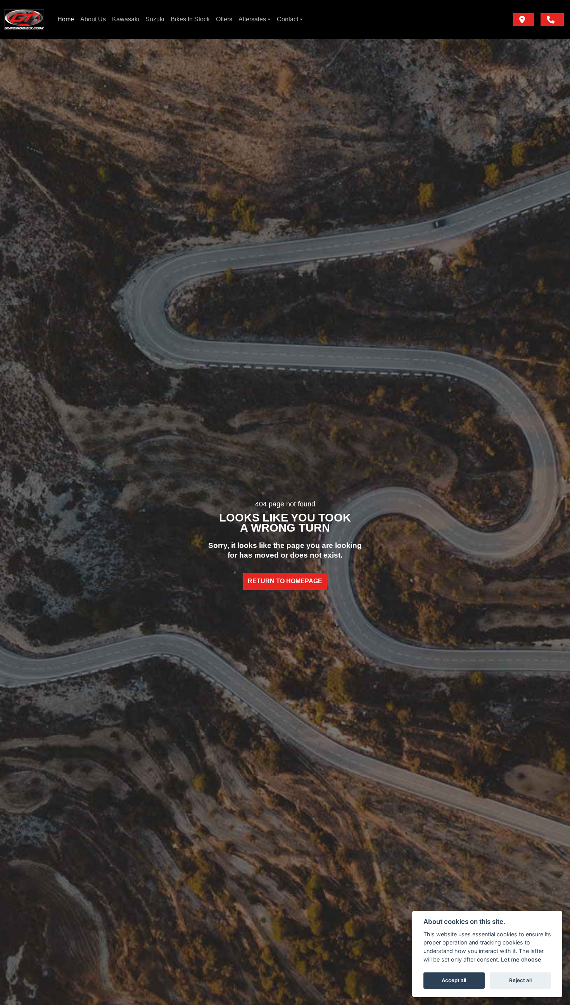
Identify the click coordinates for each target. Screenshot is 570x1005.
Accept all (454, 980)
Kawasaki (125, 19)
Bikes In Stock (190, 19)
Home (65, 19)
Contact (287, 19)
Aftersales (252, 19)
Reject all (520, 980)
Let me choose (521, 959)
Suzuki (154, 19)
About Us (93, 19)
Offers (224, 19)
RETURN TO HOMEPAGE (285, 581)
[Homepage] (24, 19)
